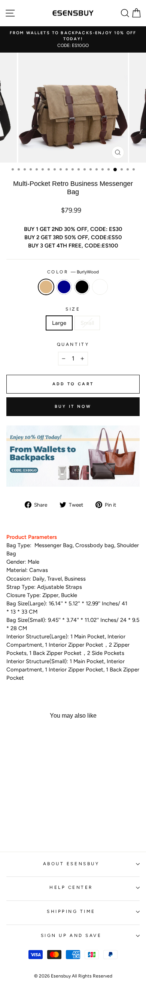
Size (73, 309)
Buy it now (73, 406)
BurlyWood (46, 286)
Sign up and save (71, 935)
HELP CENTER (71, 887)
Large (59, 323)
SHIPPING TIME (71, 911)
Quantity (73, 344)
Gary (99, 286)
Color (73, 272)
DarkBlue (64, 286)
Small (87, 323)
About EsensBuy (71, 863)
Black (81, 286)
